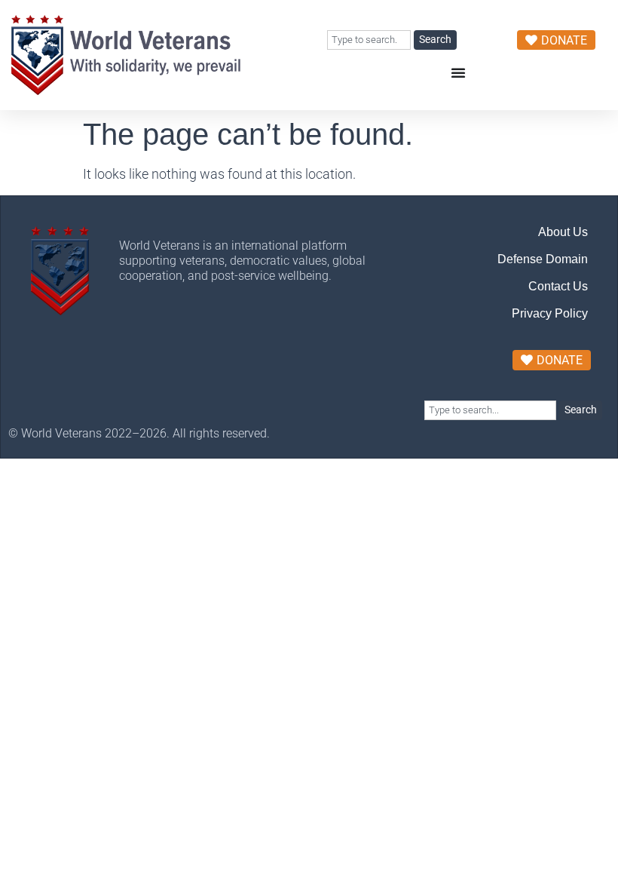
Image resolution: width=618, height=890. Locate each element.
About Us (563, 232)
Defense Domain (542, 259)
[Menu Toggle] (458, 72)
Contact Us (558, 286)
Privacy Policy (550, 313)
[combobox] (369, 40)
